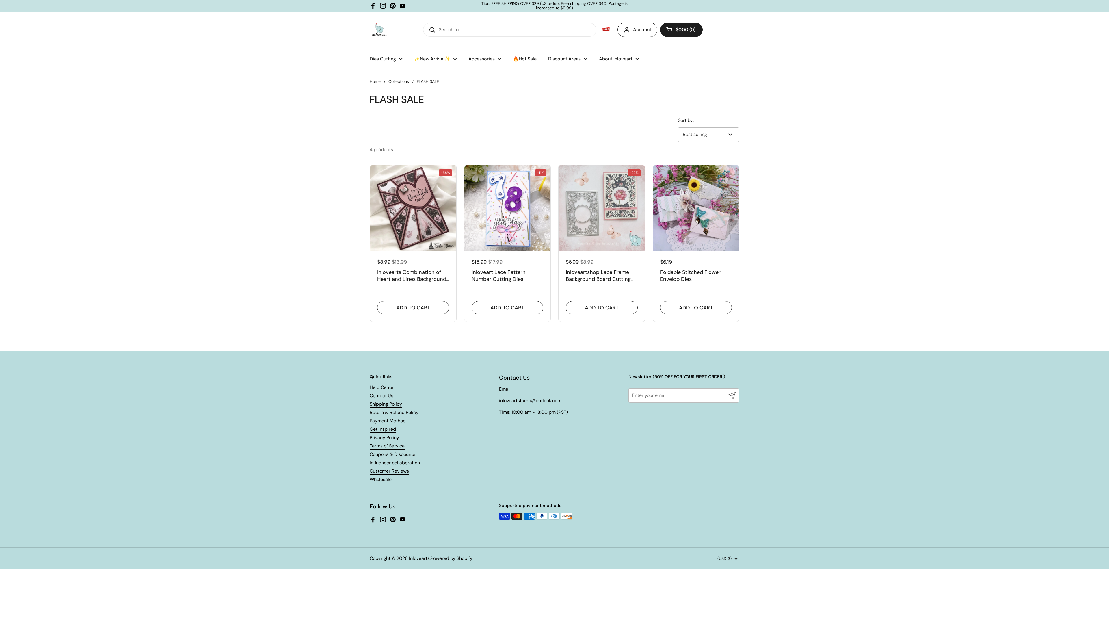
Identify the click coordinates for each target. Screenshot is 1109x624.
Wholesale (381, 479)
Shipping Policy (386, 404)
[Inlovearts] (379, 30)
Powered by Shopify (451, 558)
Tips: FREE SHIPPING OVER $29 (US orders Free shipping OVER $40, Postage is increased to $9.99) (554, 5)
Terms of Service (387, 446)
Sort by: (686, 120)
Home (375, 81)
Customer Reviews (389, 471)
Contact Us (381, 396)
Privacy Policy (384, 437)
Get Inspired (383, 429)
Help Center (382, 387)
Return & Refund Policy (394, 412)
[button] (681, 30)
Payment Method (388, 421)
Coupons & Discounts (392, 454)
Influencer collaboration (395, 463)
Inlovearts (419, 558)
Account (642, 30)
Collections (398, 81)
